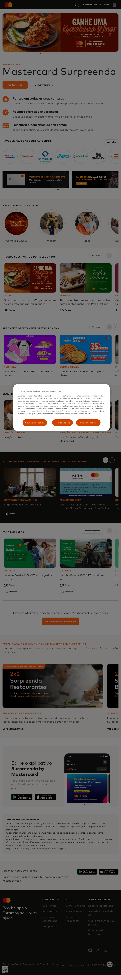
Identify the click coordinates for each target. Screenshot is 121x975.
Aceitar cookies (88, 422)
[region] (61, 407)
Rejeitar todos (62, 422)
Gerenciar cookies (34, 422)
